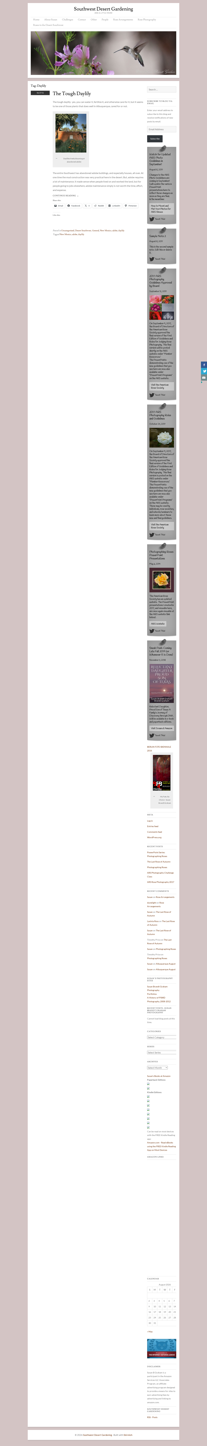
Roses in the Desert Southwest (48, 25)
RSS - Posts (152, 1417)
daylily (121, 230)
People (105, 19)
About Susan (50, 19)
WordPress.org (154, 837)
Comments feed (154, 832)
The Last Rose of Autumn (158, 861)
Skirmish (128, 1435)
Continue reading (66, 195)
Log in (150, 820)
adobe (114, 230)
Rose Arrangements (123, 19)
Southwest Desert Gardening (103, 9)
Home (36, 19)
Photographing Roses (157, 867)
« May (150, 1331)
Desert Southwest (83, 230)
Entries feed (152, 826)
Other (94, 19)
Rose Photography (147, 19)
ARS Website (158, 623)
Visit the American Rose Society (160, 386)
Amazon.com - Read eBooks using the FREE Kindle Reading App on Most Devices (161, 1146)
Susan (150, 897)
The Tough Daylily (72, 93)
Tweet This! (160, 219)
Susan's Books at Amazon (158, 1076)
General (95, 230)
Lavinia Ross (153, 921)
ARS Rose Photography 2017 (160, 882)
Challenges (67, 19)
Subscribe (155, 138)
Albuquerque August (165, 963)
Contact (82, 19)
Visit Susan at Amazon (161, 728)
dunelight (151, 902)
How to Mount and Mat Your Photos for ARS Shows (161, 209)
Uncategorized (67, 230)
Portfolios (152, 994)
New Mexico (105, 230)
